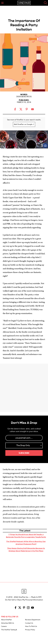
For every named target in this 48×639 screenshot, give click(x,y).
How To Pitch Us (31, 626)
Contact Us (29, 623)
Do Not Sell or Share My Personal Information (24, 599)
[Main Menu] (2, 3)
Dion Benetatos (24, 96)
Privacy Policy (30, 630)
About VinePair (6, 620)
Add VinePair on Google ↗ (24, 124)
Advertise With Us (7, 623)
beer (5, 160)
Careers (4, 626)
